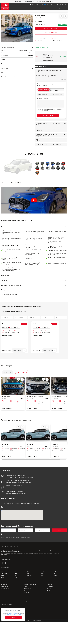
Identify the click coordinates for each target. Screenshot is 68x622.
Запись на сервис (5, 586)
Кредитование (27, 588)
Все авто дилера (62, 56)
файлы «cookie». (13, 613)
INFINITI (42, 571)
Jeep (55, 571)
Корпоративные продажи (30, 584)
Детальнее (48, 1)
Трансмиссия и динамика (9, 294)
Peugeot (29, 575)
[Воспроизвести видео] (34, 200)
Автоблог (49, 590)
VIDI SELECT (26, 592)
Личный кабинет (5, 608)
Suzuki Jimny (6, 396)
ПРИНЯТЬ (13, 617)
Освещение (5, 275)
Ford (15, 571)
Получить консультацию (51, 28)
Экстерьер (4, 280)
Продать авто (34, 8)
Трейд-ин (26, 590)
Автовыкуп (26, 594)
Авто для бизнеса (61, 8)
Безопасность (6, 227)
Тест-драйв (26, 601)
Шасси (3, 72)
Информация (4, 612)
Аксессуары (4, 592)
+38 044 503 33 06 (8, 507)
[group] (17, 28)
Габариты (3, 59)
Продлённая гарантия (29, 599)
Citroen (2, 571)
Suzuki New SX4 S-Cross (35, 396)
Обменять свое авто (51, 32)
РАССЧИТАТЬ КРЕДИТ (48, 115)
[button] (3, 28)
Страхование (27, 596)
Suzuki (55, 575)
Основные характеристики (8, 47)
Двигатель (3, 63)
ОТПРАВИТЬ (59, 530)
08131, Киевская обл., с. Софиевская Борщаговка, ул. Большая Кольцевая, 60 (21, 503)
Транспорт (17, 8)
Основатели (50, 586)
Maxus (28, 573)
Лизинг (25, 586)
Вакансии (49, 596)
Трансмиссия (4, 68)
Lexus (15, 573)
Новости (49, 592)
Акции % (49, 588)
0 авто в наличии (6, 350)
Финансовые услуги (47, 8)
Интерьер (4, 290)
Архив (2, 614)
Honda (28, 571)
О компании (50, 584)
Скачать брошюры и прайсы (8, 76)
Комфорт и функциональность (11, 285)
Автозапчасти (4, 590)
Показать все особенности (41, 47)
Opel (15, 575)
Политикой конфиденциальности (13, 614)
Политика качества (51, 594)
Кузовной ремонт (5, 588)
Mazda (42, 573)
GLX (34, 324)
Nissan (2, 575)
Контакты (49, 601)
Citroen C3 (5, 444)
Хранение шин (4, 594)
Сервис (25, 8)
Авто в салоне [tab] (7, 372)
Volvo (15, 577)
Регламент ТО (4, 584)
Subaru (42, 575)
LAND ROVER (4, 573)
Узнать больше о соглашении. (45, 111)
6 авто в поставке (62, 24)
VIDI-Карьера (50, 599)
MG (54, 573)
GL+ (3, 324)
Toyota (2, 577)
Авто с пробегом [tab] (21, 372)
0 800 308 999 (15, 537)
